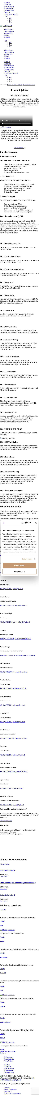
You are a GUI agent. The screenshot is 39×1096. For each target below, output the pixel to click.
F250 (1, 990)
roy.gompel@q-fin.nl (20, 672)
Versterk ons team (6, 821)
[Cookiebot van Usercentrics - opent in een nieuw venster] (23, 523)
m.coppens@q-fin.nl (20, 605)
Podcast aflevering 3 (7, 870)
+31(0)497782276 (6, 605)
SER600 (2, 1038)
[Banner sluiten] (36, 523)
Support (7, 12)
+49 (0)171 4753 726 (7, 655)
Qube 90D (3, 910)
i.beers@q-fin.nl (18, 788)
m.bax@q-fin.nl (18, 805)
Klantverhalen (9, 8)
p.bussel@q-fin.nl (19, 705)
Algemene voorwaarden (12, 1093)
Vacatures (7, 4)
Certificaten (31, 85)
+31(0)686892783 (6, 672)
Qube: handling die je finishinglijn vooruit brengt (18, 883)
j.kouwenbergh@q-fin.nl (21, 622)
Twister (2, 941)
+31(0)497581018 (6, 589)
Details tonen (27, 559)
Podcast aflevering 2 (7, 895)
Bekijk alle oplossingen (8, 1051)
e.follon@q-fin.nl (19, 755)
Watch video (6, 127)
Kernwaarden (12, 85)
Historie (19, 85)
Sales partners (9, 10)
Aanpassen (18, 572)
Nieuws (7, 3)
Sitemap (7, 1087)
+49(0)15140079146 (7, 639)
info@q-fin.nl (16, 1080)
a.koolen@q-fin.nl (19, 722)
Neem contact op (19, 148)
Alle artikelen (4, 864)
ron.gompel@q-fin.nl (20, 771)
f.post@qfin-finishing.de (23, 639)
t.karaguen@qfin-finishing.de (25, 655)
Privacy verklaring (10, 1089)
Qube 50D (3, 973)
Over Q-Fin (8, 33)
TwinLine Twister (5, 1022)
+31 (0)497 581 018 (11, 14)
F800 (1, 925)
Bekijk (2, 921)
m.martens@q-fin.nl (20, 738)
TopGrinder (3, 957)
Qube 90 (2, 1006)
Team (25, 85)
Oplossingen (8, 29)
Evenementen (9, 6)
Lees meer (3, 876)
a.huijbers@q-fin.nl (19, 688)
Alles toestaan (19, 565)
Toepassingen (9, 31)
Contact (7, 37)
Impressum (8, 1091)
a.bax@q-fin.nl (18, 589)
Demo (6, 35)
